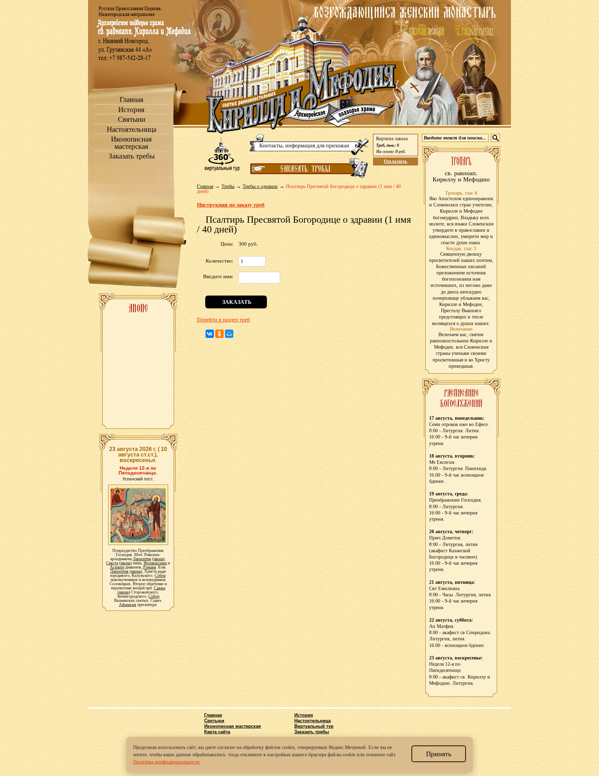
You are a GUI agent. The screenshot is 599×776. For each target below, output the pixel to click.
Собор (160, 575)
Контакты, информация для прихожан (304, 145)
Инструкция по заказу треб (230, 205)
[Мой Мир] (229, 334)
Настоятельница (131, 129)
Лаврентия (142, 558)
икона (158, 558)
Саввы (159, 588)
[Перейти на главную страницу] (301, 96)
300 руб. (248, 244)
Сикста (112, 563)
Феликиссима (155, 563)
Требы (228, 186)
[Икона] (138, 514)
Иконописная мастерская (131, 143)
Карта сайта (217, 731)
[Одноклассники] (219, 334)
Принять (438, 754)
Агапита (117, 567)
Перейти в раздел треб (223, 320)
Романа (149, 567)
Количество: (219, 261)
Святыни (131, 119)
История (131, 109)
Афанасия (127, 604)
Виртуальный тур (313, 726)
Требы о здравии (260, 186)
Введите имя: (218, 276)
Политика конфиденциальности (166, 762)
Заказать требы (131, 156)
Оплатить (395, 161)
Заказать (236, 302)
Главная (132, 99)
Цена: (226, 244)
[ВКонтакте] (210, 334)
